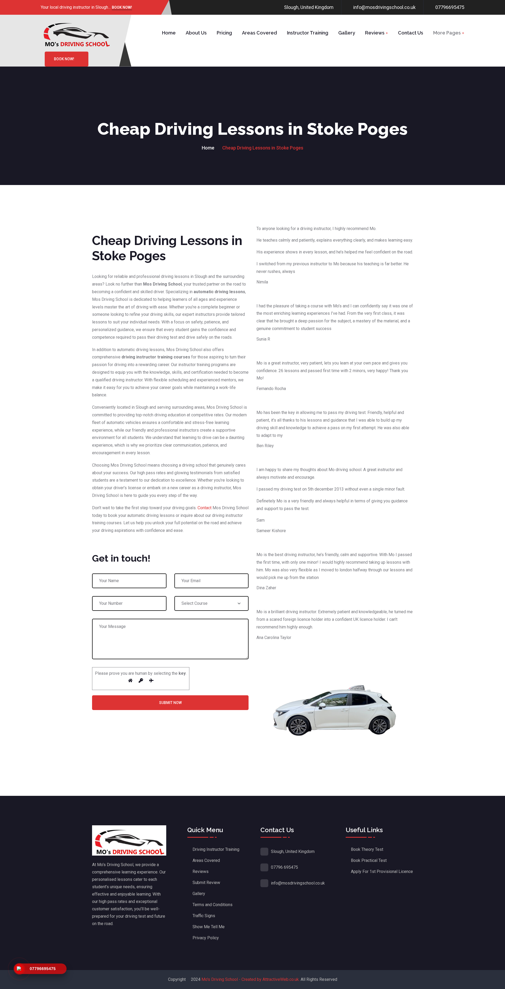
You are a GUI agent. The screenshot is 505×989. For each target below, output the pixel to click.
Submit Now (170, 703)
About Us (196, 33)
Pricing (224, 33)
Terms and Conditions (213, 904)
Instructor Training (307, 33)
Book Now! (122, 7)
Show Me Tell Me (209, 926)
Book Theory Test (367, 849)
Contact (204, 507)
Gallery (346, 33)
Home (169, 33)
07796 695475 (284, 867)
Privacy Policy (206, 937)
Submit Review (206, 882)
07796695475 (449, 7)
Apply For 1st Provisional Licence (382, 871)
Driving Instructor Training (216, 849)
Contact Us (410, 33)
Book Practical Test (369, 860)
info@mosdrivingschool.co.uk (384, 7)
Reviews (375, 33)
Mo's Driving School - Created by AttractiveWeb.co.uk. (250, 979)
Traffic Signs (204, 915)
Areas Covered (259, 33)
